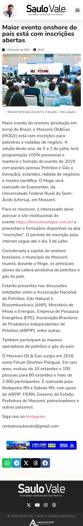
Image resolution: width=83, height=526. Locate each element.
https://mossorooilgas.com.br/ (44, 222)
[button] (77, 10)
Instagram (35, 416)
